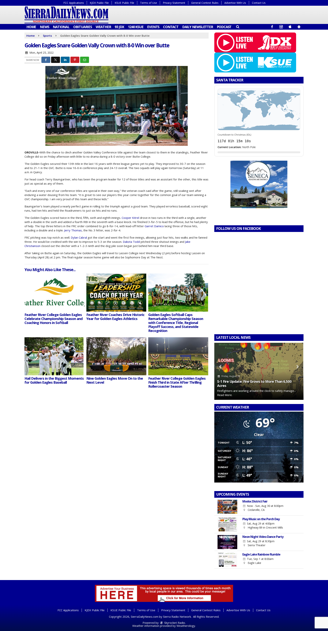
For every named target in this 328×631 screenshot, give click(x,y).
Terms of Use (148, 3)
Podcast (224, 27)
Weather (103, 27)
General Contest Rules (204, 3)
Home (31, 27)
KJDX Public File (99, 3)
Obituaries (82, 27)
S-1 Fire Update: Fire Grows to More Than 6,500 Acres (254, 383)
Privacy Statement (174, 3)
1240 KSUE (135, 27)
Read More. (224, 395)
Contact (170, 27)
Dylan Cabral (79, 237)
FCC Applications (73, 3)
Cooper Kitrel (130, 218)
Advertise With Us (235, 3)
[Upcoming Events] (227, 507)
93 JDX (119, 27)
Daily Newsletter (197, 27)
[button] (237, 26)
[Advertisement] (258, 184)
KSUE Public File (124, 3)
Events (153, 27)
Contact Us (259, 3)
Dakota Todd (131, 242)
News (44, 27)
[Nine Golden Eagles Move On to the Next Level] (116, 356)
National (61, 27)
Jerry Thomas (73, 230)
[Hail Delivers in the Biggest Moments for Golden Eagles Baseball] (54, 356)
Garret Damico (154, 226)
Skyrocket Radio (174, 623)
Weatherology (186, 626)
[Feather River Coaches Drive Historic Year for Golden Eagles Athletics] (116, 293)
